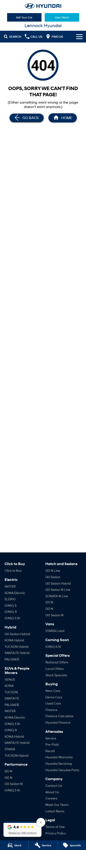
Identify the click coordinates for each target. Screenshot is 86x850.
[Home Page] (43, 6)
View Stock (62, 17)
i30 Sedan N (14, 784)
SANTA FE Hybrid (17, 653)
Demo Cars (53, 697)
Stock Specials (56, 675)
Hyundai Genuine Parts (62, 770)
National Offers (56, 662)
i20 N (8, 771)
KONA (9, 686)
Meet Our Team (57, 805)
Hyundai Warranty (59, 757)
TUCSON (11, 692)
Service (50, 738)
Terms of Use (55, 827)
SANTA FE (12, 698)
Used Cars (53, 703)
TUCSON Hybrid (16, 646)
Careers (51, 798)
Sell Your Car (24, 17)
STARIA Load (54, 631)
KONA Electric (15, 593)
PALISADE (12, 659)
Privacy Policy (55, 833)
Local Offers (54, 669)
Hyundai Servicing (58, 763)
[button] (22, 829)
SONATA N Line (56, 596)
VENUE (10, 679)
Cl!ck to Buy (13, 570)
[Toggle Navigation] (79, 36)
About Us (52, 792)
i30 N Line (52, 570)
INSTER (10, 586)
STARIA (10, 749)
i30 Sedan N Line (57, 589)
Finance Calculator (59, 716)
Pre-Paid (52, 744)
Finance (51, 710)
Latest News (54, 811)
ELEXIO (10, 599)
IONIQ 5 (11, 605)
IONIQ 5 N (12, 618)
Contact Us (53, 785)
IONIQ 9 (11, 612)
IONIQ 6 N (53, 646)
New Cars (52, 691)
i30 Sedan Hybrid (17, 634)
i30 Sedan (52, 577)
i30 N (8, 777)
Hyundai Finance (57, 722)
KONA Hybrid (14, 640)
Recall (50, 751)
